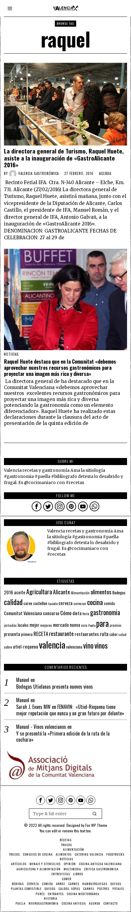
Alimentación (80, 592)
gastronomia (105, 612)
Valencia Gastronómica (38, 173)
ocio (84, 625)
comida (109, 603)
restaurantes (87, 633)
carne (27, 603)
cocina (95, 602)
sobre (8, 647)
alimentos (101, 591)
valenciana (74, 647)
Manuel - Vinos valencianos (41, 726)
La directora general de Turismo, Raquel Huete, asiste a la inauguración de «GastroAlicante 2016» (64, 157)
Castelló (53, 603)
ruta (104, 634)
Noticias (11, 354)
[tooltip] (36, 506)
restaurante (61, 633)
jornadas (10, 625)
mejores (46, 625)
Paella (91, 625)
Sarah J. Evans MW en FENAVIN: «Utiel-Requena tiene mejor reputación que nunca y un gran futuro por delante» (70, 710)
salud (122, 634)
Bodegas (119, 592)
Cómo (66, 613)
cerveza (65, 602)
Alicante (61, 592)
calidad (13, 601)
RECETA (41, 634)
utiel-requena (25, 646)
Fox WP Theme (96, 825)
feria (86, 613)
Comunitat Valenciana (23, 613)
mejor (34, 625)
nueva (75, 624)
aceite (19, 592)
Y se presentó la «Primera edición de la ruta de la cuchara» (63, 736)
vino (88, 645)
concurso (51, 613)
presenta (12, 633)
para (102, 623)
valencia (52, 644)
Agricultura (39, 591)
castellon (40, 603)
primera (27, 634)
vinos (101, 645)
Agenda (105, 173)
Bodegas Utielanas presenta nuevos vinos (54, 686)
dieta (77, 613)
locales (23, 625)
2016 (8, 592)
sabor (113, 634)
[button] (94, 813)
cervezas (79, 603)
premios (116, 625)
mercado (61, 624)
